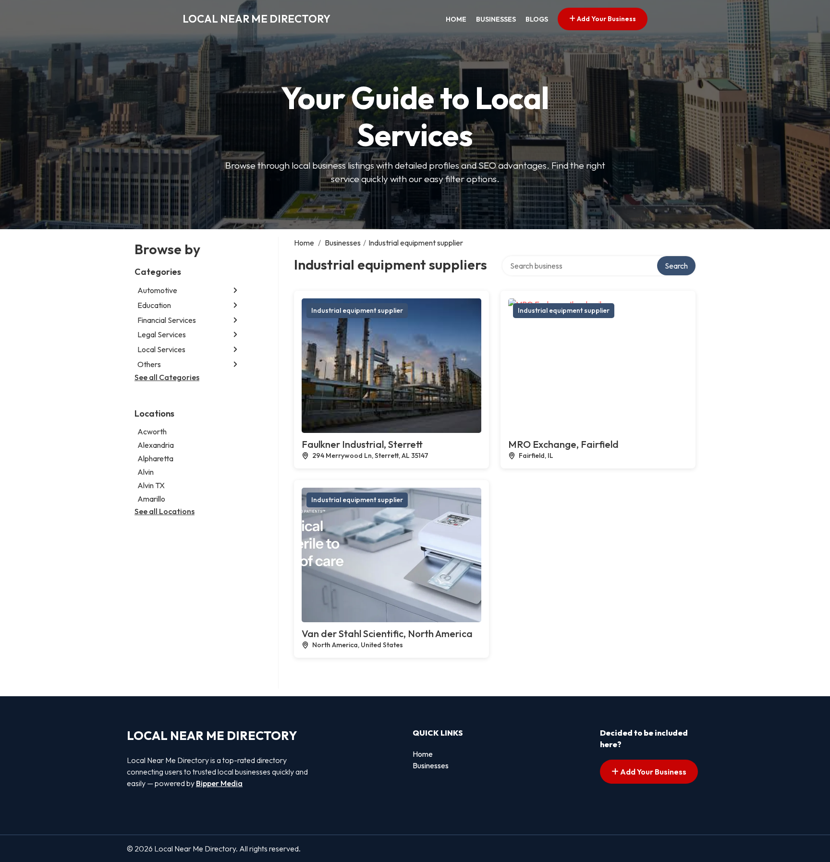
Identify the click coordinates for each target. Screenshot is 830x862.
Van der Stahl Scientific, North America (387, 634)
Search (676, 266)
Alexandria (155, 445)
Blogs (536, 19)
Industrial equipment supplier (357, 310)
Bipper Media (219, 783)
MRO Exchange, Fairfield (563, 444)
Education (154, 305)
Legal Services (161, 334)
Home (456, 19)
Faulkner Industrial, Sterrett (362, 444)
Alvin (145, 472)
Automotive (157, 290)
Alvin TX (151, 485)
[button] (235, 290)
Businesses (496, 19)
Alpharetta (155, 458)
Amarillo (151, 499)
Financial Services (166, 320)
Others (149, 364)
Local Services (161, 349)
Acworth (152, 431)
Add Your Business (605, 18)
